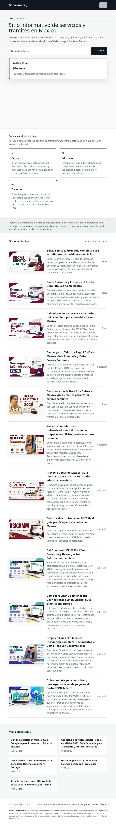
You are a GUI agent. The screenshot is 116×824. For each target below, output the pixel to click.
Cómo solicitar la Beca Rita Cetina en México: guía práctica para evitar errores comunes (70, 395)
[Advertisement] (58, 100)
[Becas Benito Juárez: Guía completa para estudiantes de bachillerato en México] (26, 261)
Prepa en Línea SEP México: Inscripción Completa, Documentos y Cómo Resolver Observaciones (70, 641)
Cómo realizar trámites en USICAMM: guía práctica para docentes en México (71, 522)
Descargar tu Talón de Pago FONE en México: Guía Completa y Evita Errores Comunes (70, 356)
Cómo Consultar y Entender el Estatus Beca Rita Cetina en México (71, 284)
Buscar (99, 51)
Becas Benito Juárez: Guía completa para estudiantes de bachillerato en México (73, 252)
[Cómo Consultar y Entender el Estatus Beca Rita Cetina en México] (26, 293)
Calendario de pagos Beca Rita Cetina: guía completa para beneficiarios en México (71, 317)
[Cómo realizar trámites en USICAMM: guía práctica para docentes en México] (26, 529)
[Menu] (103, 5)
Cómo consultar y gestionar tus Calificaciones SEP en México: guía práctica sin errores (69, 599)
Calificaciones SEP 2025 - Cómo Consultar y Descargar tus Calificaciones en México (66, 554)
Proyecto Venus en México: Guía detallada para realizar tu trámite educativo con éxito (69, 476)
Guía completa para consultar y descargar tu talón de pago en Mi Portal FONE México (68, 684)
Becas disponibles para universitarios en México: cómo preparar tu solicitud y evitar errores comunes (70, 432)
